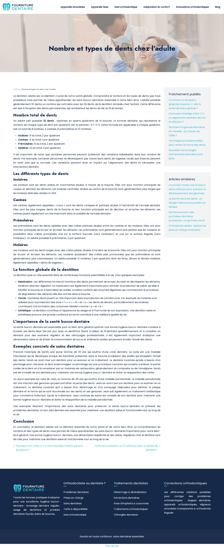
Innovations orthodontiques (192, 7)
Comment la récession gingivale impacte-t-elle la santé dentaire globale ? (185, 104)
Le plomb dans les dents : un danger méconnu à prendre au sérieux (187, 203)
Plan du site (112, 546)
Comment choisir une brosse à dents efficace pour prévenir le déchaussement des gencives (187, 189)
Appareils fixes (99, 7)
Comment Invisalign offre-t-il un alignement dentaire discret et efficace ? (187, 118)
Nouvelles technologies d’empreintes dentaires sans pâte (186, 154)
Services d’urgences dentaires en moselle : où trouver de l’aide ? (187, 131)
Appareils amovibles (72, 7)
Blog (217, 7)
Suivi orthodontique (125, 7)
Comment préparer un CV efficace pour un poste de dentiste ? (126, 448)
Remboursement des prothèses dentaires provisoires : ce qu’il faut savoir (187, 216)
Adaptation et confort (156, 7)
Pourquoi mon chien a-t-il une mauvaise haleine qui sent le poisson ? (49, 448)
